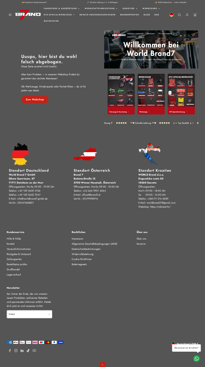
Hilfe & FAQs (14, 238)
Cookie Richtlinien (82, 259)
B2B (157, 14)
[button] (10, 14)
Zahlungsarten (14, 259)
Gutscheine (51, 21)
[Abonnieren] (49, 314)
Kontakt (11, 244)
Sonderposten (129, 14)
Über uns (141, 238)
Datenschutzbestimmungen (86, 249)
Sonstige (129, 8)
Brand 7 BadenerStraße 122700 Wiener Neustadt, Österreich (95, 179)
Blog (147, 14)
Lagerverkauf (14, 274)
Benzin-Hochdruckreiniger (97, 14)
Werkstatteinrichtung (100, 8)
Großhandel (13, 269)
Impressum (77, 238)
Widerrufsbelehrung (82, 254)
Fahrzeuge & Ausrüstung (60, 8)
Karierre (141, 244)
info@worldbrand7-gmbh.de (32, 198)
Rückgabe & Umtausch (19, 254)
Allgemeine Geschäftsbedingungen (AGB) (94, 244)
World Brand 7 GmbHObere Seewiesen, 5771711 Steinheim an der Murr (26, 179)
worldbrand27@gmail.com (161, 203)
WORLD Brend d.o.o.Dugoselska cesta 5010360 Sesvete (151, 179)
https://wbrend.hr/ (160, 207)
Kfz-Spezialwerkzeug (58, 14)
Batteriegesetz (79, 264)
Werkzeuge (150, 8)
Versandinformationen (19, 249)
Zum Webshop (35, 99)
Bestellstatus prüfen (17, 264)
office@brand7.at (91, 195)
